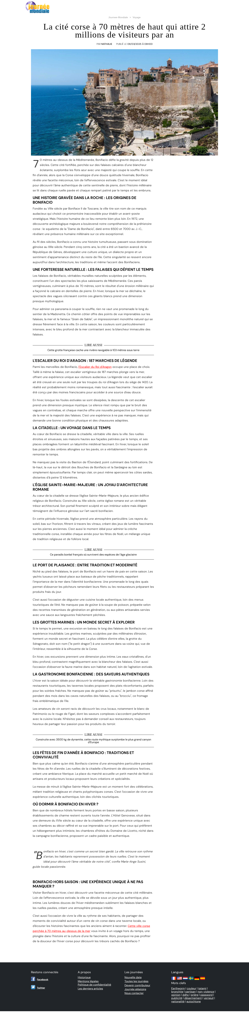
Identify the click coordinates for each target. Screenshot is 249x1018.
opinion (175, 995)
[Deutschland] (196, 980)
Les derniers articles (90, 988)
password (206, 995)
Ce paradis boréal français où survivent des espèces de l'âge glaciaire (93, 554)
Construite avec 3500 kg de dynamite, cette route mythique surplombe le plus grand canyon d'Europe (93, 741)
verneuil (209, 998)
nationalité (177, 1001)
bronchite (177, 991)
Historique (84, 977)
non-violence (206, 991)
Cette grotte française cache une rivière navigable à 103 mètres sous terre (93, 350)
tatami (202, 988)
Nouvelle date (133, 977)
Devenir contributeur (137, 985)
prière (194, 995)
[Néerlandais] (185, 980)
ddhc (185, 995)
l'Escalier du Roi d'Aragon (95, 367)
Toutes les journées (136, 981)
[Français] (173, 980)
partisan (190, 991)
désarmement (193, 998)
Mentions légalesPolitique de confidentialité (94, 982)
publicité (176, 998)
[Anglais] (179, 980)
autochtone (193, 1001)
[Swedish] (191, 980)
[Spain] (202, 980)
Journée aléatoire (135, 989)
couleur (191, 988)
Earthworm (178, 988)
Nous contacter (134, 993)
